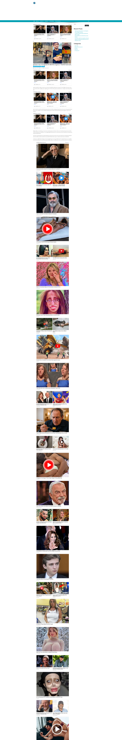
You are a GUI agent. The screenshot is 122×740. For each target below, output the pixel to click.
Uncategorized (77, 50)
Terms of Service (57, 21)
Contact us (41, 21)
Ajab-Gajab (76, 45)
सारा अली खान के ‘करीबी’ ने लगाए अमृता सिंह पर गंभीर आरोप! (82, 38)
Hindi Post (76, 49)
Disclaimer (46, 21)
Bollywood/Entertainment (37, 66)
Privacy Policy (52, 21)
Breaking (43, 66)
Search (75, 24)
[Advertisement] (61, 13)
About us (37, 21)
